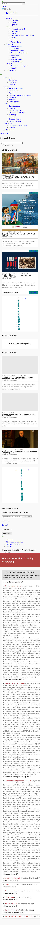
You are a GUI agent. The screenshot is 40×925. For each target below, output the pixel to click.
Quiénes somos (16, 46)
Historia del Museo (17, 51)
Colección (9, 18)
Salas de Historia (16, 59)
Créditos (9, 546)
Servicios (14, 40)
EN (10, 9)
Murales (13, 57)
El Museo (9, 44)
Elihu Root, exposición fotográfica (16, 276)
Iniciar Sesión (13, 13)
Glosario (13, 68)
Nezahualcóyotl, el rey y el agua (18, 234)
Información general (18, 29)
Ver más (33, 193)
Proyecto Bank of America (18, 176)
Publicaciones (11, 70)
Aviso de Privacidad (13, 544)
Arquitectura (15, 48)
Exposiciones (15, 31)
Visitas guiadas (16, 42)
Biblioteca (14, 38)
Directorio (9, 540)
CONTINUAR (27, 517)
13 (19, 324)
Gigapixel (14, 25)
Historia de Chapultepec (19, 53)
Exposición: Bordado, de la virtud (22, 35)
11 (19, 320)
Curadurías (14, 20)
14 (19, 326)
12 (19, 322)
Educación (9, 64)
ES (5, 9)
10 (19, 318)
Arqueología (15, 55)
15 (19, 329)
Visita (8, 27)
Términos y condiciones (14, 542)
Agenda (13, 33)
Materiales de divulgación (19, 66)
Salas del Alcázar (17, 61)
